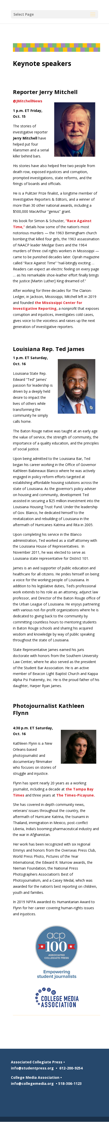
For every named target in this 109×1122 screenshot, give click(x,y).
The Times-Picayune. (75, 795)
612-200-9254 (71, 1068)
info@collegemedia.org (32, 1083)
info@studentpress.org (32, 1068)
